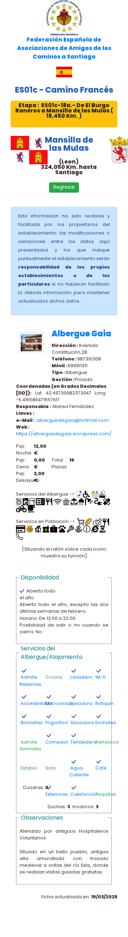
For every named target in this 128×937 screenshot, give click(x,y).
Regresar (64, 187)
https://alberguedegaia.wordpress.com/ (64, 434)
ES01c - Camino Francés (64, 89)
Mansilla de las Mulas (69, 143)
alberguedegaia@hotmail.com (72, 420)
